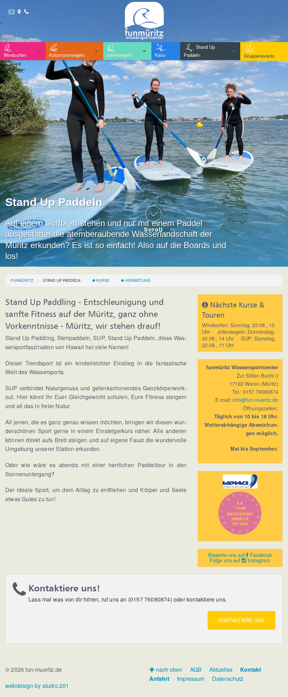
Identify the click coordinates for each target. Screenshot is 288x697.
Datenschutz (227, 679)
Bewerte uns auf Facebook (240, 554)
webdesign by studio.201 (37, 686)
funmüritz (22, 280)
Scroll (153, 228)
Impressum (190, 679)
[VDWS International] (240, 480)
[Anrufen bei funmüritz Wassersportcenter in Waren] (26, 11)
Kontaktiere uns (241, 620)
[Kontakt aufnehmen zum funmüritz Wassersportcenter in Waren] (11, 11)
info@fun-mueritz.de (255, 399)
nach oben (168, 669)
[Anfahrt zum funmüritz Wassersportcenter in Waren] (19, 11)
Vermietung (138, 280)
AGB (196, 669)
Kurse (102, 280)
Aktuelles (221, 669)
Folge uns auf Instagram (240, 560)
